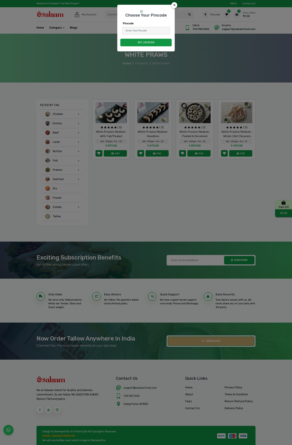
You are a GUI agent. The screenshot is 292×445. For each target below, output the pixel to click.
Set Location (146, 42)
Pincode (128, 23)
